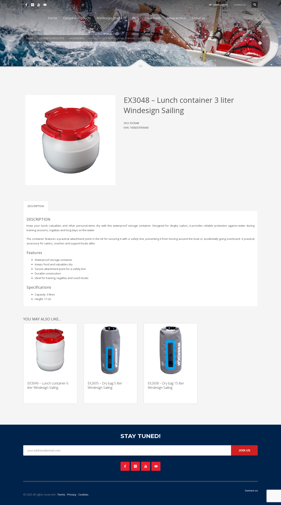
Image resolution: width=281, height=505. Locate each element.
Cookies (83, 494)
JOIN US (244, 450)
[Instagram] (32, 5)
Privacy (71, 494)
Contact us (239, 4)
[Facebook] (26, 5)
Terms (61, 494)
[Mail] (45, 5)
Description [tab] (36, 206)
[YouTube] (39, 5)
